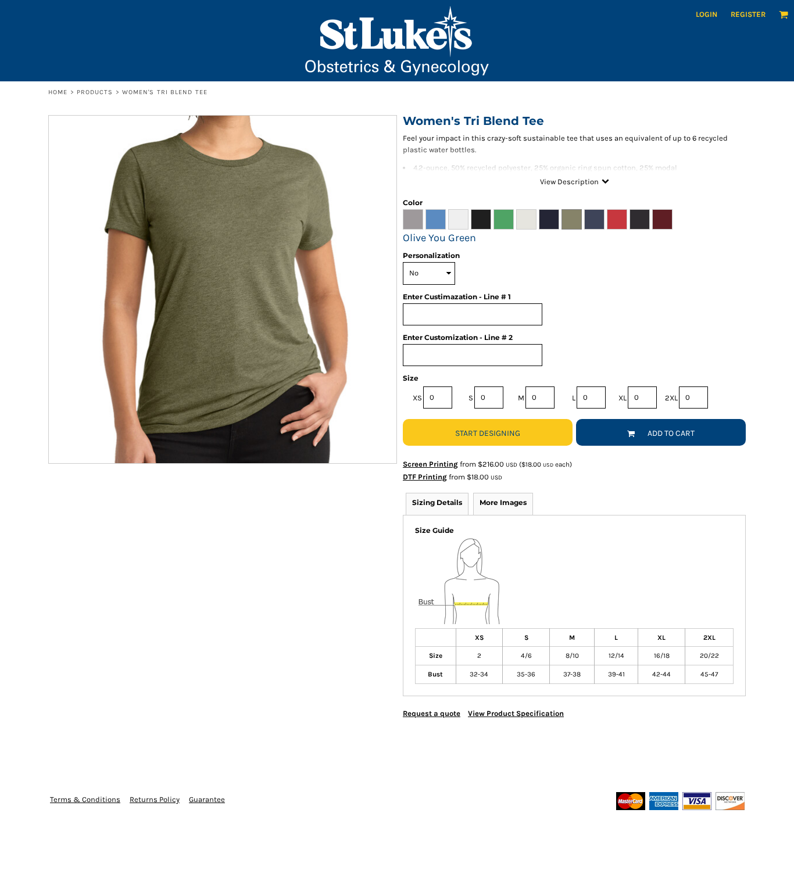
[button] (783, 14)
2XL (671, 397)
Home (57, 92)
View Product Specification (516, 713)
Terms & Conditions (85, 799)
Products (95, 92)
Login (706, 14)
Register (748, 14)
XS (417, 397)
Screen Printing (430, 464)
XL (622, 397)
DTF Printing (425, 476)
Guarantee (207, 799)
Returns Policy (155, 799)
